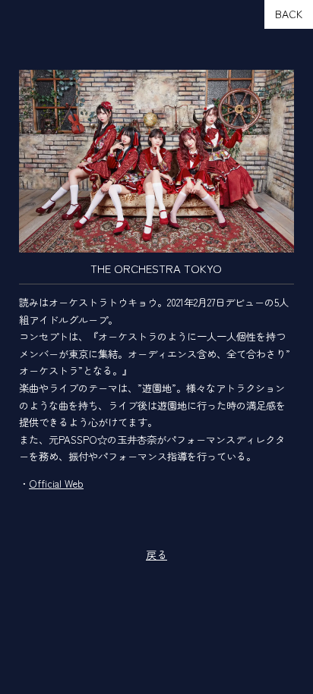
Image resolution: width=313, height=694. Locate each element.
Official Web (56, 483)
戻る (156, 554)
